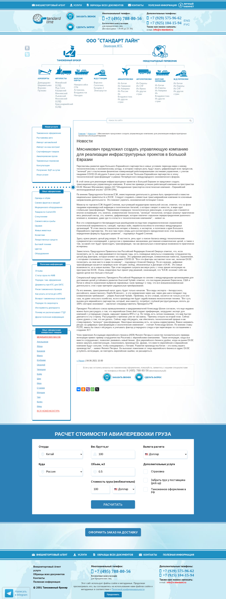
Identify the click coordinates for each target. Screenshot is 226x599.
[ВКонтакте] (79, 389)
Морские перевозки (160, 80)
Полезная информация (162, 5)
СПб (76, 87)
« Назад (81, 360)
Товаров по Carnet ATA (45, 212)
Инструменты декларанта (47, 308)
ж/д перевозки (181, 79)
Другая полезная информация (49, 317)
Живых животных (43, 230)
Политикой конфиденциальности (128, 589)
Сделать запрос (85, 27)
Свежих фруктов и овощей (47, 203)
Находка (78, 95)
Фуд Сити (60, 88)
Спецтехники (41, 216)
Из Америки (124, 88)
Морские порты (78, 79)
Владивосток (80, 92)
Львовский (60, 96)
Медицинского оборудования (48, 207)
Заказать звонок (86, 16)
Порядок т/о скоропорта (46, 303)
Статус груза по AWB (45, 275)
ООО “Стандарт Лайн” (113, 40)
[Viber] (88, 389)
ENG (187, 20)
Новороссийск (81, 84)
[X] (97, 389)
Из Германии (124, 86)
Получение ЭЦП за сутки (48, 170)
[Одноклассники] (83, 389)
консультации (43, 165)
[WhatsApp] (92, 389)
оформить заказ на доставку (113, 532)
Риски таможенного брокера (48, 289)
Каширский (60, 90)
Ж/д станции (100, 78)
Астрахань (79, 90)
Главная (82, 134)
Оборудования (42, 253)
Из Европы (141, 83)
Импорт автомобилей (47, 142)
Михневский (61, 93)
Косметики (40, 235)
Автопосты (61, 78)
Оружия (38, 226)
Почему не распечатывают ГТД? (50, 312)
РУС (187, 24)
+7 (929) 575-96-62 (178, 571)
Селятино (98, 85)
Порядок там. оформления (48, 280)
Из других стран (123, 100)
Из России (123, 91)
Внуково (42, 88)
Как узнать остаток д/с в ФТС (48, 294)
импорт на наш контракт (48, 147)
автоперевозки (144, 79)
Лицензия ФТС (113, 46)
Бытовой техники (43, 244)
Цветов (38, 249)
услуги (77, 5)
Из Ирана (141, 88)
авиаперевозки (125, 79)
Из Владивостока (125, 95)
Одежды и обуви (42, 198)
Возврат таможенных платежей (50, 298)
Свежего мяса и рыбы (45, 221)
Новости (92, 134)
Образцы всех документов (106, 5)
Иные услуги (42, 175)
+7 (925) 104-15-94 (178, 575)
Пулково (42, 90)
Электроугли (100, 90)
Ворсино (98, 82)
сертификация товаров (48, 152)
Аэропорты (43, 78)
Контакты (138, 5)
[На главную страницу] (47, 19)
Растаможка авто (45, 138)
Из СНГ (140, 86)
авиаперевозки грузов (47, 156)
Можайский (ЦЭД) (61, 84)
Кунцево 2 (99, 88)
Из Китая (122, 83)
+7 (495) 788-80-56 (124, 18)
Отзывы (39, 271)
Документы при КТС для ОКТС (49, 285)
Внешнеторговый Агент (50, 5)
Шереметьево (44, 85)
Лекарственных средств (46, 240)
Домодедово (44, 82)
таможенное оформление (49, 133)
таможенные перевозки (48, 161)
